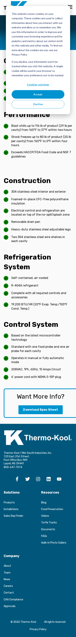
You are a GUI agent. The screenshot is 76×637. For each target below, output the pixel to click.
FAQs (44, 536)
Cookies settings (38, 84)
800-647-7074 (13, 467)
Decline (38, 104)
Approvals (9, 606)
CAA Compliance (13, 599)
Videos (45, 515)
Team (7, 572)
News (7, 579)
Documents (48, 529)
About (7, 565)
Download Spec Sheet (40, 409)
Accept (38, 94)
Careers (8, 586)
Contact (9, 592)
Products (9, 502)
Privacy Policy (38, 629)
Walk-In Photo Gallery (53, 542)
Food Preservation (52, 509)
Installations (11, 509)
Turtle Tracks (49, 522)
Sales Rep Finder (13, 515)
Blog (43, 502)
